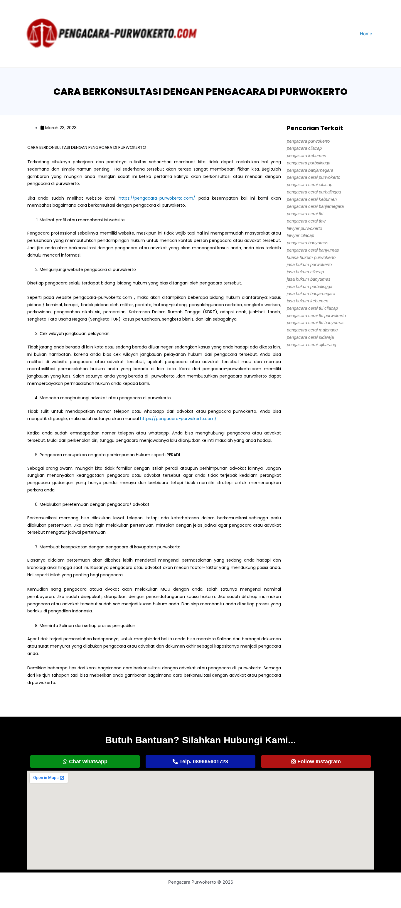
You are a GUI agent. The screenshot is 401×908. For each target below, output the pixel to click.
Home (366, 33)
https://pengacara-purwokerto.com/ (157, 198)
